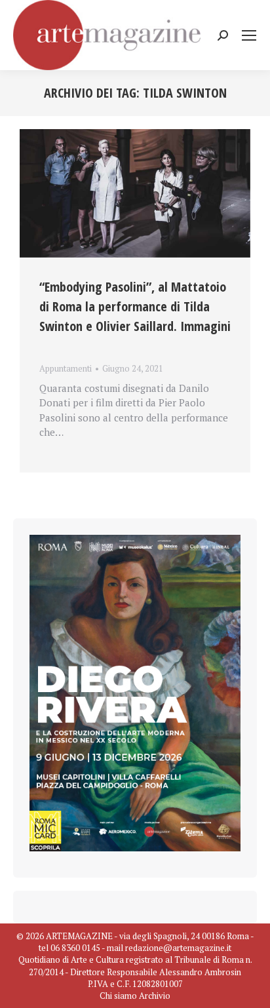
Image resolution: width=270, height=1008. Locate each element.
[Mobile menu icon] (249, 35)
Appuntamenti (65, 368)
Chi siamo (118, 995)
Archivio (154, 995)
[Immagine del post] (135, 193)
